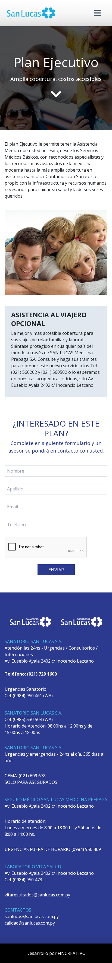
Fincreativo (72, 953)
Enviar (56, 570)
